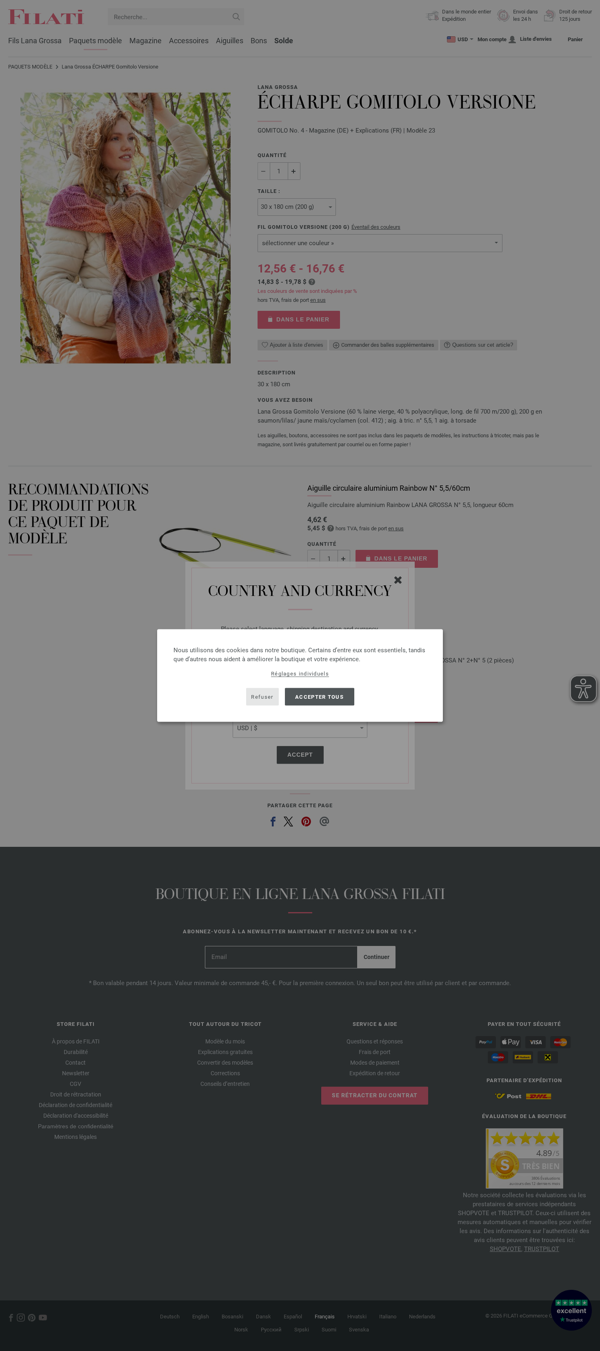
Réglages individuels (300, 674)
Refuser (262, 696)
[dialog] (300, 675)
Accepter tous (319, 696)
